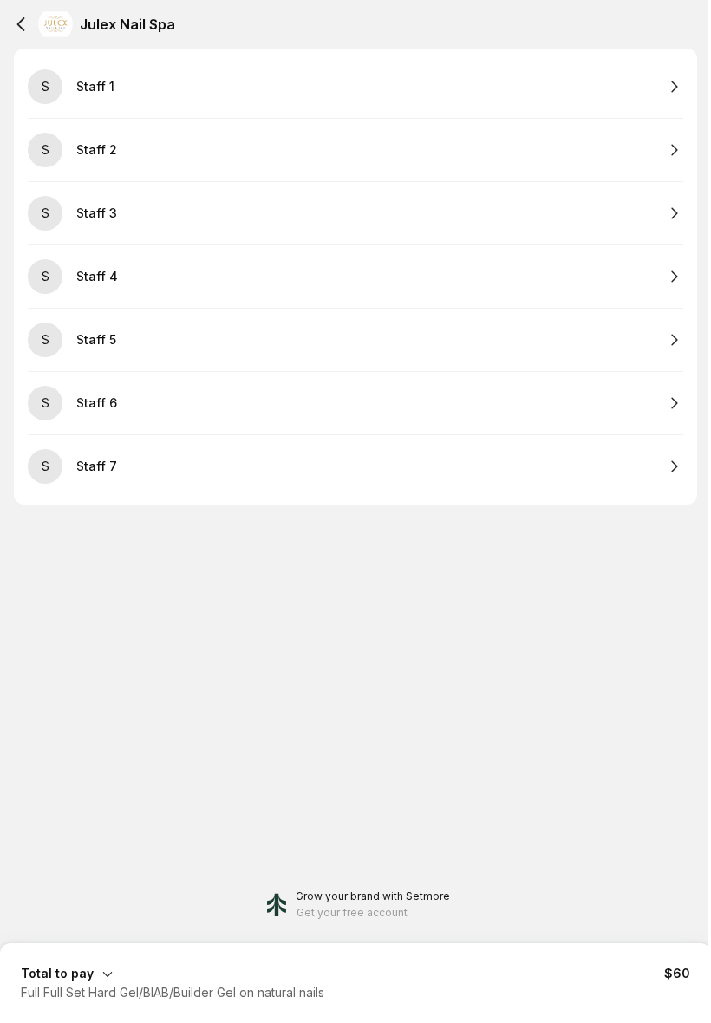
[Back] (20, 24)
